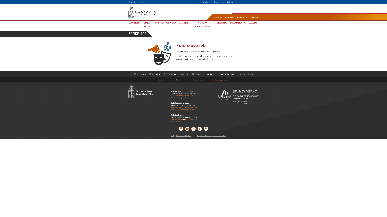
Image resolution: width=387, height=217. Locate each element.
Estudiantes (217, 17)
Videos (210, 74)
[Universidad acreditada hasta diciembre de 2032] (238, 97)
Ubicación (178, 80)
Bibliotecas (230, 2)
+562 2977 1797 (191, 107)
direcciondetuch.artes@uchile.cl (182, 110)
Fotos (198, 74)
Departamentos (238, 23)
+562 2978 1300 (177, 96)
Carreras (159, 23)
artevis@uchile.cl (177, 121)
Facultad (253, 23)
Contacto (161, 80)
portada (202, 59)
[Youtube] (187, 129)
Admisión (134, 23)
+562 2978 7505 (177, 119)
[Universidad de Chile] (136, 2)
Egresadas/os (254, 17)
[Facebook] (200, 129)
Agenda (156, 74)
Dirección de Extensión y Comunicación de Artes (211, 136)
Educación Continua (177, 74)
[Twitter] (193, 129)
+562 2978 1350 (191, 96)
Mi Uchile (222, 2)
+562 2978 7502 (191, 119)
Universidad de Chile (184, 136)
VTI (177, 136)
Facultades (205, 2)
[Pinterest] (206, 129)
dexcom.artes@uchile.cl (179, 98)
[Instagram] (181, 129)
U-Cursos (215, 2)
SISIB (172, 136)
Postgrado (171, 23)
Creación (203, 25)
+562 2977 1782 (177, 107)
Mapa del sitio (197, 80)
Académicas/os (229, 17)
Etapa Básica (147, 25)
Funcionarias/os (241, 17)
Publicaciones (227, 74)
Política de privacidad (221, 80)
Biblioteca (222, 23)
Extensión (183, 23)
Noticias (141, 74)
